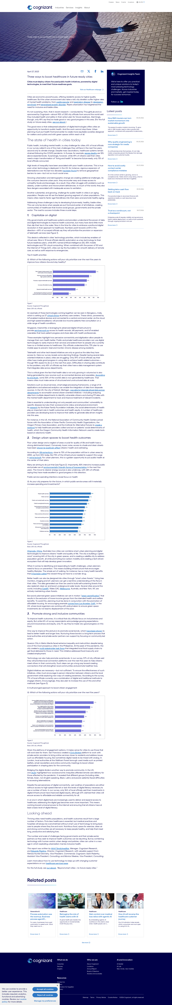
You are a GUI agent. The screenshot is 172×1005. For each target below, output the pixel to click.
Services (69, 7)
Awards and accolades (94, 974)
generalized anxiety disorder (53, 105)
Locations (90, 966)
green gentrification (90, 596)
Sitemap (85, 997)
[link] (83, 71)
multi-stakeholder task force (52, 648)
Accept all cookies (45, 989)
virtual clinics (53, 315)
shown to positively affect (48, 448)
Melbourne (65, 588)
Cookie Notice (112, 997)
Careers (111, 2)
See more (85, 942)
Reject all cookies (45, 995)
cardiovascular (62, 102)
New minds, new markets (125, 969)
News (117, 2)
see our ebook (59, 122)
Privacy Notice (101, 997)
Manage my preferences (45, 1001)
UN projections (46, 452)
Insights (78, 7)
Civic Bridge (75, 752)
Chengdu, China (34, 551)
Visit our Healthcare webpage (90, 89)
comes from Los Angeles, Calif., (82, 603)
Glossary (60, 989)
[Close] (57, 985)
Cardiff (45, 588)
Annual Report (92, 969)
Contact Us (61, 982)
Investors (131, 2)
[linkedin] (122, 101)
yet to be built (35, 457)
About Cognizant (93, 964)
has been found (70, 171)
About (87, 7)
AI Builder (120, 964)
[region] (30, 994)
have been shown (94, 631)
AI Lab (119, 966)
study (33, 773)
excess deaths (91, 153)
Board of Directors (93, 971)
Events (123, 2)
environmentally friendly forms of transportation (65, 467)
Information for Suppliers (65, 987)
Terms (92, 997)
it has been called (39, 574)
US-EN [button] (141, 2)
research (34, 407)
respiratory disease (82, 102)
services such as (41, 330)
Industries (59, 7)
